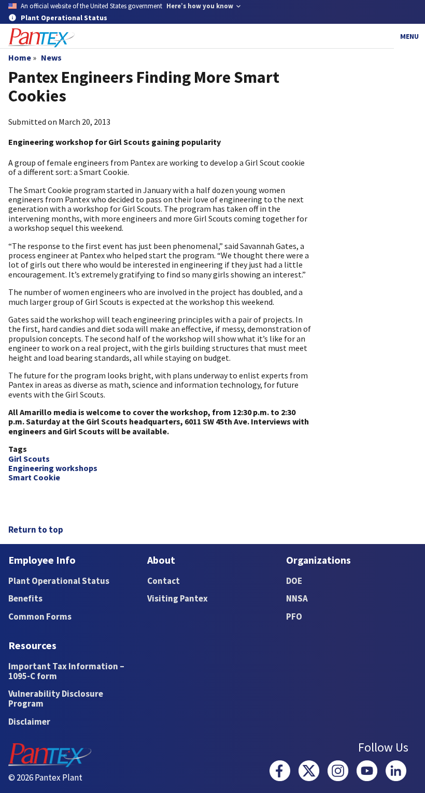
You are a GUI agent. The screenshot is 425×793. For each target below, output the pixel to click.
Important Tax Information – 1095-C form (66, 671)
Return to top (35, 529)
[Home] (41, 38)
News (51, 57)
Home (19, 57)
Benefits (25, 598)
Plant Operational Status (58, 580)
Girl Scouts (29, 458)
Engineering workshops (52, 468)
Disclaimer (29, 721)
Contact (163, 580)
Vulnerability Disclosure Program (55, 698)
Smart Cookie (34, 477)
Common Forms (40, 616)
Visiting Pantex (177, 598)
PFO (294, 616)
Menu (409, 36)
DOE (294, 580)
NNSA (297, 598)
